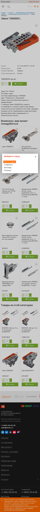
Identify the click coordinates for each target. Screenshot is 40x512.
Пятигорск (7, 170)
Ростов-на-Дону (9, 162)
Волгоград (7, 167)
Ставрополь (8, 165)
